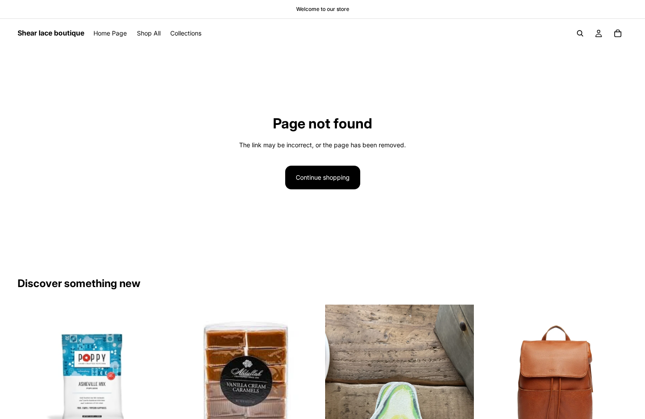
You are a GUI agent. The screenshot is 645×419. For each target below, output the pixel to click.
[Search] (580, 33)
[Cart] (617, 33)
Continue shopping (323, 177)
